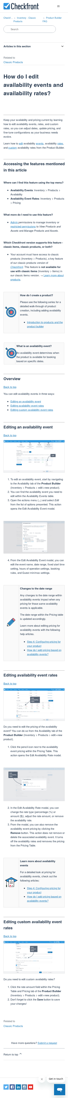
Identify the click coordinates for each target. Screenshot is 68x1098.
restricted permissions (23, 226)
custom (12, 147)
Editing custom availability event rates (31, 410)
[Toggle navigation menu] (58, 6)
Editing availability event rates (27, 405)
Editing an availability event (25, 401)
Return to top (11, 1054)
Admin (14, 222)
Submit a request (47, 1043)
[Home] (21, 6)
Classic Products (13, 62)
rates (60, 143)
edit (21, 143)
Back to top (9, 387)
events (40, 143)
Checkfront (8, 17)
